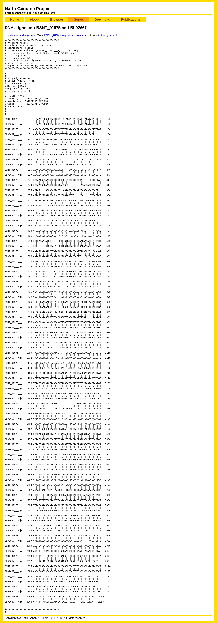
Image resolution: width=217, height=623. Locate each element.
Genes (79, 19)
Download (102, 19)
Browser (56, 19)
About (34, 19)
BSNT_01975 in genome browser (64, 35)
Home (14, 19)
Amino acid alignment (23, 35)
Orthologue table (108, 35)
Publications (131, 19)
